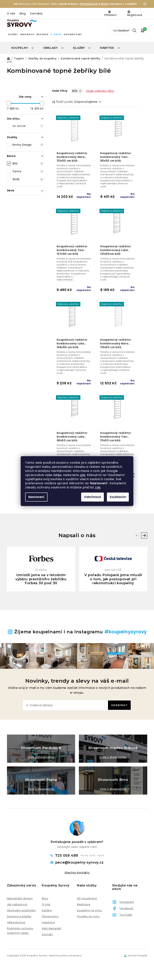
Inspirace (27, 34)
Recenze (42, 34)
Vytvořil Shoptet (137, 955)
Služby (13, 34)
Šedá (28, 179)
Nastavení (36, 497)
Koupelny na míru (89, 910)
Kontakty (36, 13)
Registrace (134, 15)
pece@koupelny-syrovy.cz (79, 862)
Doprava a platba (19, 916)
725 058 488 (67, 855)
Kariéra (47, 910)
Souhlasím (118, 497)
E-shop (56, 34)
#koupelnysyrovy (125, 632)
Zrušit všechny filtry (100, 91)
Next (144, 535)
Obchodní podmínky (21, 910)
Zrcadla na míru (88, 916)
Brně (104, 4)
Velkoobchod (16, 922)
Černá (28, 171)
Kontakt (47, 934)
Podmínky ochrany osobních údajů (20, 931)
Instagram (127, 902)
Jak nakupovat (17, 904)
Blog (23, 13)
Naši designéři (51, 928)
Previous (137, 535)
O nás (11, 13)
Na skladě (28, 126)
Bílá (28, 163)
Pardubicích (89, 4)
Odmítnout (92, 497)
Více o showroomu (41, 757)
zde (82, 475)
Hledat (134, 30)
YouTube (126, 915)
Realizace (83, 904)
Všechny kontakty (77, 872)
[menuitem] (22, 48)
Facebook (126, 908)
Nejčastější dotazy (20, 898)
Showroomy (73, 34)
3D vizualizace (87, 898)
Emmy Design (28, 145)
